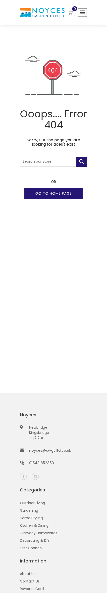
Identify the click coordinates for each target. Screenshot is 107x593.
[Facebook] (23, 476)
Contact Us (30, 581)
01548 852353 (41, 462)
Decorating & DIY (35, 540)
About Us (27, 573)
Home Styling (31, 517)
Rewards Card (32, 588)
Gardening (29, 510)
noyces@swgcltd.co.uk (50, 450)
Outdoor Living (32, 502)
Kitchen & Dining (34, 525)
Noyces (28, 415)
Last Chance (31, 547)
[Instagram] (35, 476)
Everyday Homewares (38, 532)
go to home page (53, 193)
